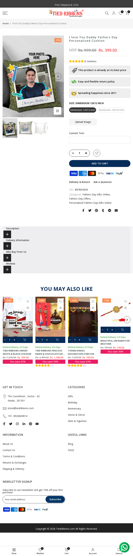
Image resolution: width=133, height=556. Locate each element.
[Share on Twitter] (89, 210)
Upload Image (83, 121)
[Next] (57, 76)
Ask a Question (103, 182)
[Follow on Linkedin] (23, 424)
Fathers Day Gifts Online (96, 194)
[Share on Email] (116, 210)
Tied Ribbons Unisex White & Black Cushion (17, 352)
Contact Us (9, 450)
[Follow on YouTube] (37, 424)
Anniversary (74, 408)
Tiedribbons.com (65, 528)
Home (6, 23)
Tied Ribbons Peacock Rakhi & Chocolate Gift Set (49, 354)
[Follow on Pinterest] (30, 424)
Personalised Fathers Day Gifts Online (90, 202)
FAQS (71, 450)
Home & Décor (76, 414)
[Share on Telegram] (109, 210)
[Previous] (8, 76)
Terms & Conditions (14, 456)
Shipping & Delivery (13, 468)
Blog (70, 443)
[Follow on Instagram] (17, 424)
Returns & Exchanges (14, 462)
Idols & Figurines (77, 421)
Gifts (70, 396)
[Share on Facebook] (83, 210)
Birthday (72, 402)
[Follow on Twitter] (10, 424)
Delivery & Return (79, 182)
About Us (8, 443)
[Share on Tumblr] (103, 210)
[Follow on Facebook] (4, 424)
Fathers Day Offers (79, 198)
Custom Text (76, 133)
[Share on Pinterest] (96, 210)
